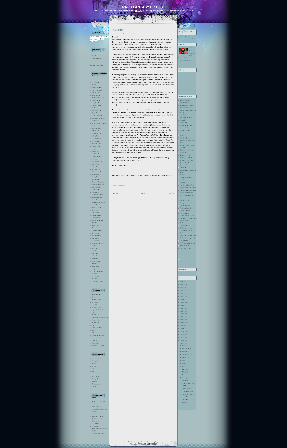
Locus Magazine (97, 358)
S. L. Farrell (95, 131)
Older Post (171, 193)
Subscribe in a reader (96, 65)
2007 (182, 337)
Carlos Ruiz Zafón (97, 281)
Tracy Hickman (96, 149)
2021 (182, 296)
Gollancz (94, 305)
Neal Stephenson (97, 251)
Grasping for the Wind (186, 150)
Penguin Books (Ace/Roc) (100, 317)
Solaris (94, 330)
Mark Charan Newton (98, 202)
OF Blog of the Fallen (186, 160)
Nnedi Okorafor (96, 207)
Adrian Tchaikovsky (98, 256)
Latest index (183, 37)
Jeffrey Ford (95, 136)
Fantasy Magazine (185, 133)
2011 (182, 326)
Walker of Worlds (185, 245)
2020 (182, 299)
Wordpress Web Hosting (138, 444)
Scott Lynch (95, 179)
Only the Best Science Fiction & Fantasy (186, 164)
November (185, 349)
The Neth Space (184, 223)
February (185, 375)
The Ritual (117, 30)
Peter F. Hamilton (97, 146)
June (183, 363)
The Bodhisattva (185, 205)
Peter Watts (95, 264)
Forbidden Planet (185, 138)
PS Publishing (96, 323)
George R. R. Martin (98, 182)
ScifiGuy (182, 182)
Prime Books (96, 320)
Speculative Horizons (186, 193)
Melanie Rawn (96, 218)
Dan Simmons (96, 241)
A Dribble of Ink (185, 100)
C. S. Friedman (96, 138)
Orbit (93, 312)
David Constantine (97, 115)
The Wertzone (184, 240)
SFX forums (95, 424)
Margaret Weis (96, 269)
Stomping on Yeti (185, 200)
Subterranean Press (97, 333)
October (184, 351)
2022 (182, 293)
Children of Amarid (188, 391)
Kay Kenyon (95, 167)
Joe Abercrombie (97, 80)
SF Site (94, 366)
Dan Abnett (95, 82)
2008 (182, 334)
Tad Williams (96, 274)
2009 (182, 331)
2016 (182, 311)
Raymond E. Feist (97, 133)
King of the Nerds (185, 155)
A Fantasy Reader (185, 102)
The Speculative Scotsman (188, 235)
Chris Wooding (96, 279)
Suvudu (94, 386)
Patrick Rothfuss (97, 223)
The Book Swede (185, 210)
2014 (182, 317)
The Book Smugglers (186, 208)
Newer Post (115, 193)
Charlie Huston (96, 156)
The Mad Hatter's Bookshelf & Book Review (188, 219)
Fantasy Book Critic (186, 125)
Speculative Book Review (188, 185)
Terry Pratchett (96, 215)
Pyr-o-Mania (183, 167)
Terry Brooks (96, 103)
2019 (182, 302)
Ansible (94, 363)
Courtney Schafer (97, 230)
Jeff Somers (95, 246)
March (184, 372)
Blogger (157, 442)
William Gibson (96, 144)
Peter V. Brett (96, 100)
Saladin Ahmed (96, 87)
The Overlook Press (98, 338)
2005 (182, 343)
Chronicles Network (98, 374)
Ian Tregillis (95, 258)
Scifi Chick (183, 180)
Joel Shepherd (96, 238)
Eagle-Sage (185, 380)
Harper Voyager (96, 307)
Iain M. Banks (96, 92)
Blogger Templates (138, 443)
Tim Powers (95, 213)
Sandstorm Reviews (186, 177)
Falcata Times (184, 123)
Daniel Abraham (97, 85)
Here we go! (185, 402)
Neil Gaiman (95, 141)
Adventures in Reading (187, 105)
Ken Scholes (95, 233)
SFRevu (94, 381)
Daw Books (95, 302)
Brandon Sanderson (98, 228)
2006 (182, 340)
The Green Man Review (187, 216)
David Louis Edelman (98, 126)
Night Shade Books (98, 310)
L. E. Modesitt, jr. (97, 192)
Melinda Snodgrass (97, 243)
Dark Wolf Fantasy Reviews (188, 110)
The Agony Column (186, 203)
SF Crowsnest (96, 376)
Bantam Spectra (96, 300)
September (185, 354)
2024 (182, 288)
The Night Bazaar (185, 225)
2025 (182, 285)
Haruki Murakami (97, 200)
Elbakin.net (95, 426)
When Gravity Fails (185, 248)
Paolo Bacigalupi (97, 90)
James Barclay (96, 95)
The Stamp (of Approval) (187, 238)
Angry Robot (96, 294)
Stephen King (96, 169)
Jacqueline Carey (97, 110)
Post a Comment (116, 190)
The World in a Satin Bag (187, 243)
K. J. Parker (95, 210)
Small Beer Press (97, 328)
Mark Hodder (96, 154)
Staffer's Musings (185, 198)
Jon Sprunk (95, 248)
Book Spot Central (97, 416)
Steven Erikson (96, 128)
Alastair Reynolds (97, 220)
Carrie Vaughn (96, 261)
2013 (182, 320)
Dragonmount (96, 414)
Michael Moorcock (97, 195)
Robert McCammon (98, 184)
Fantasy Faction (184, 128)
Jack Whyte (95, 276)
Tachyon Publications (98, 335)
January (184, 378)
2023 (182, 291)
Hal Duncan (95, 121)
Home (143, 193)
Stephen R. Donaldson (98, 118)
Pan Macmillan (96, 315)
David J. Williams (97, 271)
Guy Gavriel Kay (97, 161)
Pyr (93, 325)
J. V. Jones (95, 159)
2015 (182, 314)
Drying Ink (183, 120)
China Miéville (96, 190)
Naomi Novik (96, 205)
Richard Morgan (97, 197)
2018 (182, 305)
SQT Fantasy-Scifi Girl (186, 195)
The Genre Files (184, 213)
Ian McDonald (96, 187)
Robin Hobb (95, 151)
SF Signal (95, 361)
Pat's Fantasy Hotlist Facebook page (98, 57)
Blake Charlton (96, 113)
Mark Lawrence (96, 174)
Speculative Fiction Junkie (188, 188)
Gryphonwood (96, 384)
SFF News (95, 369)
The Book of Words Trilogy (188, 395)
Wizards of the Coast (98, 345)
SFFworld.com (96, 406)
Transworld (95, 343)
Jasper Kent (95, 164)
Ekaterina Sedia (96, 235)
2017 (182, 308)
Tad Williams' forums (98, 433)
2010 (182, 328)
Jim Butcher (95, 108)
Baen (93, 297)
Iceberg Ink (183, 153)
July (183, 360)
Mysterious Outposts (186, 158)
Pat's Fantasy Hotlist (143, 7)
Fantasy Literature (185, 130)
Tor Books (95, 340)
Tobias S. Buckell (97, 105)
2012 (182, 323)
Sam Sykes (95, 253)
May (183, 366)
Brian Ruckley (96, 225)
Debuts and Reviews (186, 117)
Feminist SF (183, 135)
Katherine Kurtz (96, 172)
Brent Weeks (95, 266)
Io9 (93, 371)
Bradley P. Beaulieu (98, 98)
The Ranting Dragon (186, 228)
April (183, 369)
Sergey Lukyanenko (98, 177)
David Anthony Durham (99, 123)
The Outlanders (186, 388)
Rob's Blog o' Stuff (185, 175)
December (185, 346)
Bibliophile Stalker (185, 108)
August (184, 357)
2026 (182, 282)
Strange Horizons (97, 379)
